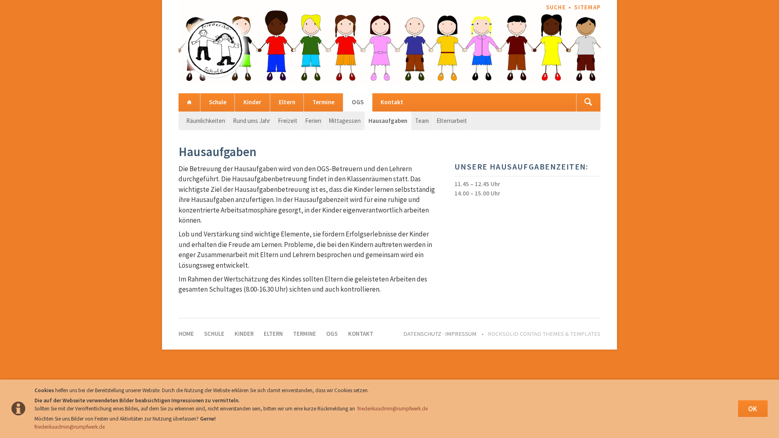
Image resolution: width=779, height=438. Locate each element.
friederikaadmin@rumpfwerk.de (392, 408)
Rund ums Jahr (251, 121)
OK (752, 408)
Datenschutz (422, 333)
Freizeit (287, 121)
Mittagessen (345, 121)
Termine (323, 102)
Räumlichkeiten (205, 121)
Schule (217, 102)
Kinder (252, 102)
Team (422, 121)
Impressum (460, 333)
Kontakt (392, 102)
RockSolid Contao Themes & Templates (544, 333)
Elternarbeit (452, 121)
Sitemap (587, 7)
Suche (556, 7)
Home (189, 102)
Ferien (313, 121)
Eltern (287, 102)
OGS (358, 102)
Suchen (588, 102)
